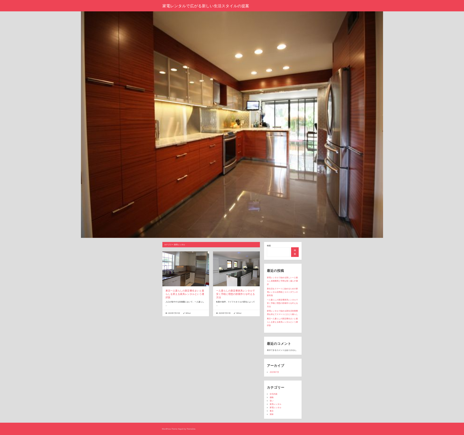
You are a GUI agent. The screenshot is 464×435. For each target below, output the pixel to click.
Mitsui (188, 313)
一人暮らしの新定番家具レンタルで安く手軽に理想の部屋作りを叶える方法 (235, 294)
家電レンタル (275, 407)
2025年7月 (274, 372)
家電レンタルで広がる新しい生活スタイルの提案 (205, 6)
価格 (272, 397)
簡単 (272, 414)
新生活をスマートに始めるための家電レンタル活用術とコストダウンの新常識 (282, 292)
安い (272, 400)
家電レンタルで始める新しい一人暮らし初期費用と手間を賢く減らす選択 (282, 281)
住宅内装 (273, 394)
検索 (269, 245)
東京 (272, 411)
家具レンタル (275, 404)
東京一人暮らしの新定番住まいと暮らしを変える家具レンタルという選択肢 (185, 294)
